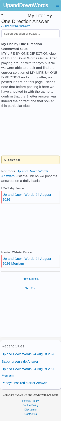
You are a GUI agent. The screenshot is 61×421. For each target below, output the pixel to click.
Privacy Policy (30, 400)
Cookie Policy (30, 405)
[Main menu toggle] (57, 5)
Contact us (30, 413)
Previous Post (30, 278)
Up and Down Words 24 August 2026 (28, 354)
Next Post (30, 288)
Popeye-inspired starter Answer (24, 383)
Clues (6, 25)
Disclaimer (30, 409)
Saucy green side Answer (20, 361)
